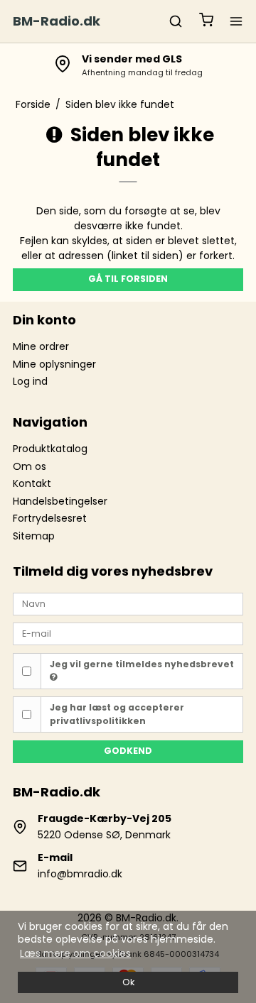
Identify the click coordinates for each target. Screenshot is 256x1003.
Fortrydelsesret (50, 518)
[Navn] (128, 603)
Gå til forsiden (128, 279)
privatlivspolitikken (98, 721)
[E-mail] (128, 633)
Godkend (128, 751)
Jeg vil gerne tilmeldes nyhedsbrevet (142, 664)
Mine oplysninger (54, 364)
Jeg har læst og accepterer (117, 713)
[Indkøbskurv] (206, 22)
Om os (29, 466)
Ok (128, 982)
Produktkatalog (50, 449)
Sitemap (34, 536)
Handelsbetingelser (60, 501)
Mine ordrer (41, 346)
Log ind (30, 381)
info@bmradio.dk (80, 874)
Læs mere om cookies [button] (75, 953)
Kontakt (32, 483)
